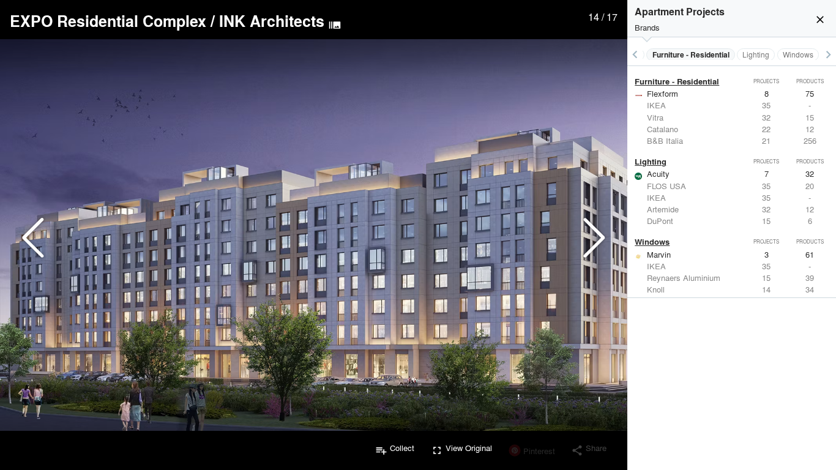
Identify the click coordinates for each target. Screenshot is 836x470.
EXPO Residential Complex (108, 21)
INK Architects (271, 21)
